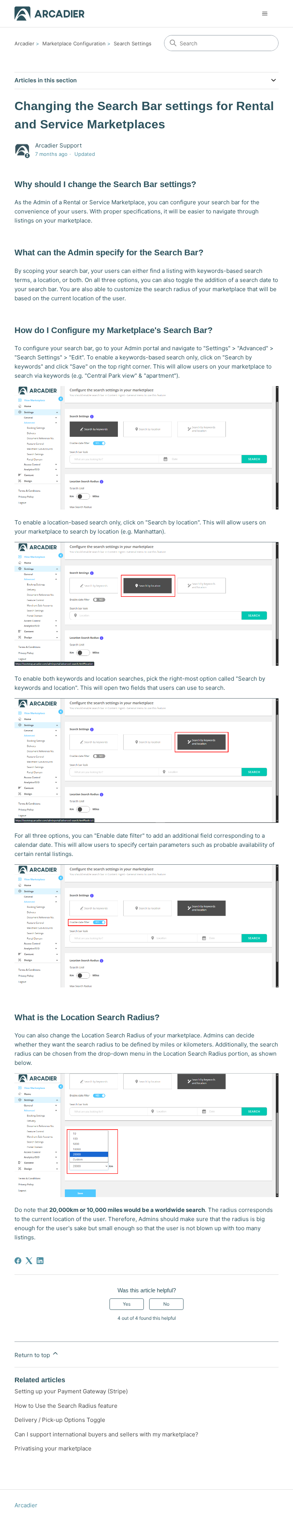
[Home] (49, 13)
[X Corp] (29, 1260)
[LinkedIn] (40, 1260)
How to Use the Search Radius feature (66, 1405)
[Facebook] (17, 1260)
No (166, 1304)
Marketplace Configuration (74, 43)
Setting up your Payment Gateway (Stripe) (71, 1391)
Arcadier (24, 43)
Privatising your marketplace (53, 1448)
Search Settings (132, 43)
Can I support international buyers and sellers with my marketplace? (106, 1434)
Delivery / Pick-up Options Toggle (59, 1419)
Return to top (33, 1355)
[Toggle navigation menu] (265, 14)
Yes (126, 1304)
